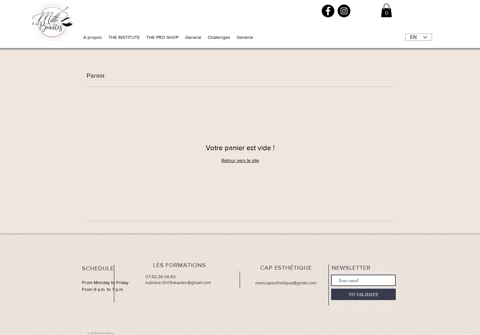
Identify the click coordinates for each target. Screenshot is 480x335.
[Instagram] (344, 11)
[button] (386, 10)
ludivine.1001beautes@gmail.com (178, 282)
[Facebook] (328, 11)
